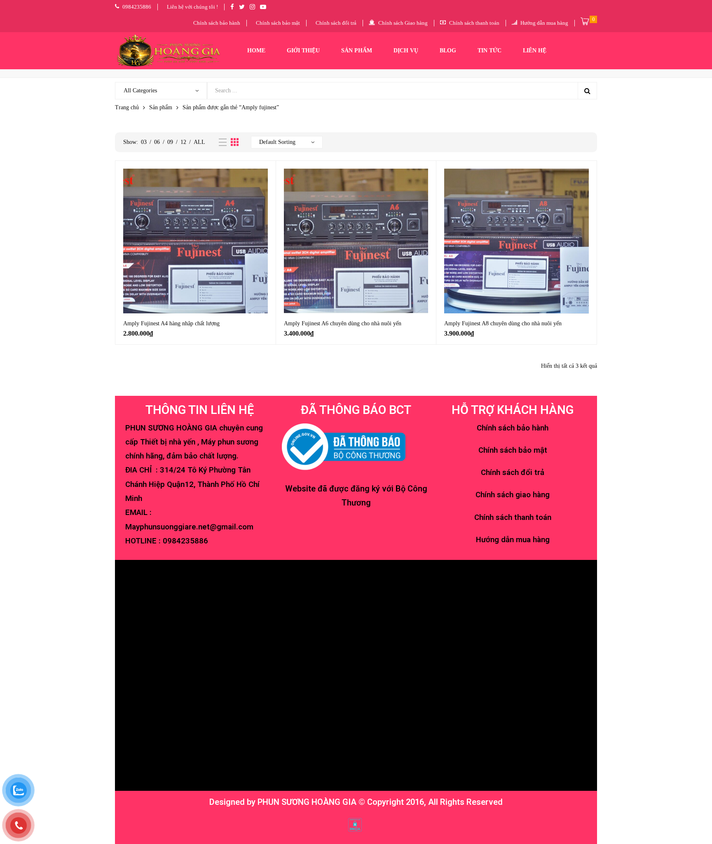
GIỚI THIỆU (303, 50)
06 (157, 142)
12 (183, 142)
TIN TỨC (489, 50)
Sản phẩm (160, 107)
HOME (256, 50)
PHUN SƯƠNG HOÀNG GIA (307, 802)
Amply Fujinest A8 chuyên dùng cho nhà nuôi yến (503, 323)
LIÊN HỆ (534, 50)
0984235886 (185, 540)
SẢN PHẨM (356, 50)
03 (144, 142)
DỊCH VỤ (405, 50)
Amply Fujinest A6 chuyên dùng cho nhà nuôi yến (342, 323)
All (199, 142)
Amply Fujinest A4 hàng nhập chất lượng (171, 323)
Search (587, 90)
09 (170, 142)
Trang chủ (127, 107)
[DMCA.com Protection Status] (355, 824)
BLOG (448, 50)
